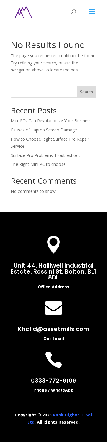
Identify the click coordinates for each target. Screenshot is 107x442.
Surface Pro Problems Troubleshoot (45, 155)
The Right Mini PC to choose (38, 164)
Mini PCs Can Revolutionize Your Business (51, 120)
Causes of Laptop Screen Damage (44, 130)
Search (86, 92)
